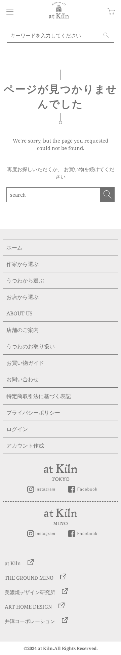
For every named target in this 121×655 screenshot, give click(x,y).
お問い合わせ (22, 379)
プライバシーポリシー (33, 412)
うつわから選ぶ (25, 280)
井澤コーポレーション (30, 620)
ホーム (14, 247)
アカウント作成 (25, 445)
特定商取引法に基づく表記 (38, 396)
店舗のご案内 (22, 330)
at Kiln (13, 563)
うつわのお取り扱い (30, 346)
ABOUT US (19, 313)
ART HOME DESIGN (28, 606)
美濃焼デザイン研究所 (30, 591)
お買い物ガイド (25, 363)
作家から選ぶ (22, 264)
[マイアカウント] (8, 11)
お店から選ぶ (22, 297)
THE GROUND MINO (29, 577)
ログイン (17, 429)
